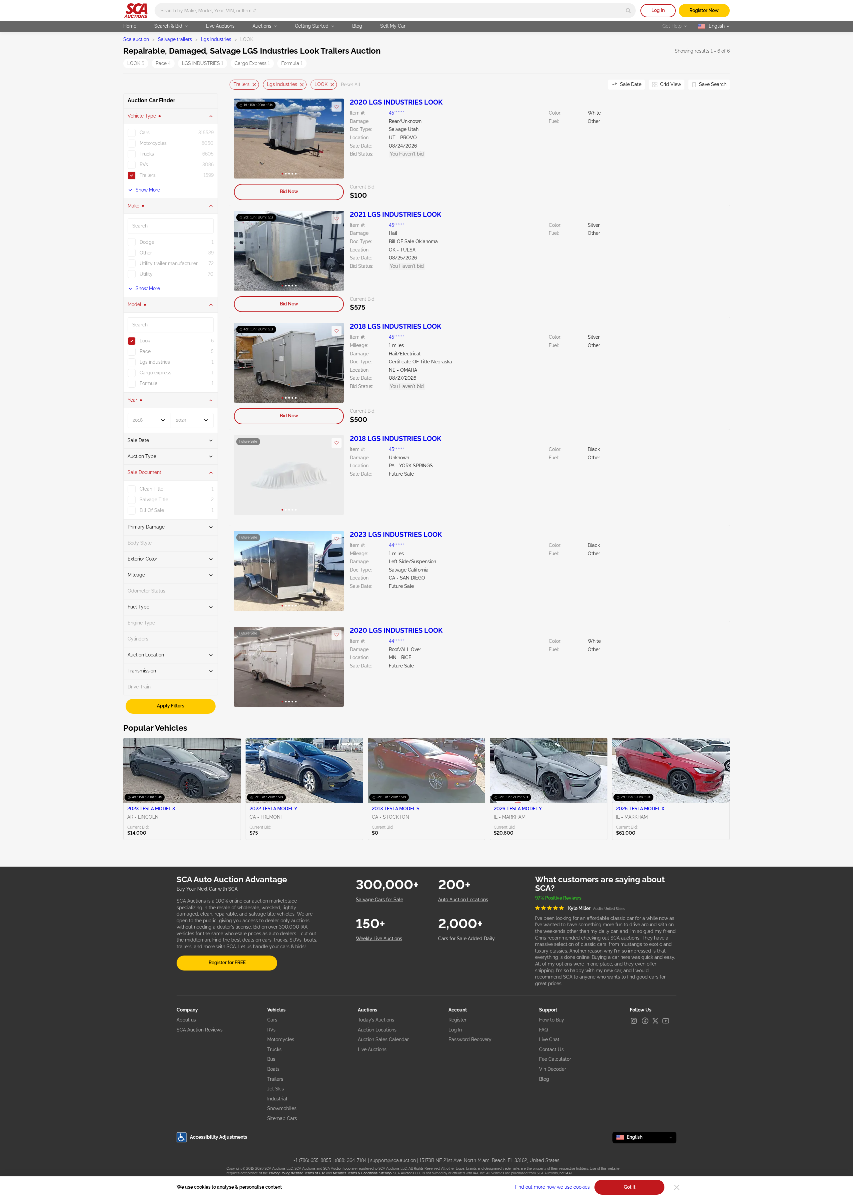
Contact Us (551, 1049)
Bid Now (289, 191)
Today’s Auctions (376, 1019)
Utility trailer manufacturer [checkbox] (169, 263)
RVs (271, 1029)
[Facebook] (645, 1021)
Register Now (704, 10)
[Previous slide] (235, 85)
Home (129, 26)
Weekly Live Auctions (379, 938)
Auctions (262, 26)
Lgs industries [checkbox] (155, 362)
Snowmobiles (282, 1108)
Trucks (274, 1049)
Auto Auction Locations (463, 899)
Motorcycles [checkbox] (153, 143)
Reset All (350, 84)
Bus (271, 1059)
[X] (655, 1020)
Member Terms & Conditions (355, 1173)
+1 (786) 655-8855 (312, 1160)
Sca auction (136, 39)
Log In (658, 10)
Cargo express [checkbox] (155, 372)
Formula (292, 63)
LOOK (135, 63)
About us (186, 1019)
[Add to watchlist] (337, 107)
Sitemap (385, 1173)
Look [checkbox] (145, 340)
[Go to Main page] (135, 10)
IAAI (568, 1173)
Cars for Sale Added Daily (466, 938)
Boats (273, 1069)
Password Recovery (469, 1039)
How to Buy (551, 1019)
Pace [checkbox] (145, 351)
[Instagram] (634, 1021)
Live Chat (549, 1039)
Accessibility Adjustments (218, 1137)
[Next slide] (595, 85)
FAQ (543, 1029)
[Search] (628, 10)
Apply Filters (170, 705)
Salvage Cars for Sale (379, 899)
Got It (629, 1187)
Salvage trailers (175, 39)
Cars (272, 1019)
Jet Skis (275, 1088)
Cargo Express (252, 63)
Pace (163, 63)
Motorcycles (280, 1039)
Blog (357, 26)
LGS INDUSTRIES (202, 63)
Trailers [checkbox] (148, 175)
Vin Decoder (552, 1069)
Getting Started (312, 26)
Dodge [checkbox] (147, 242)
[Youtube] (666, 1021)
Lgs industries (282, 84)
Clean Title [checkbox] (151, 489)
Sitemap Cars (282, 1118)
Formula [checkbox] (149, 383)
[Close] (677, 1187)
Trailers (242, 84)
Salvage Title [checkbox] (154, 499)
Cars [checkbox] (145, 132)
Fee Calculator (555, 1059)
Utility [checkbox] (146, 274)
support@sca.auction (393, 1160)
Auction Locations (377, 1029)
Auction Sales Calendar (383, 1039)
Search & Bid (168, 26)
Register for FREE (227, 962)
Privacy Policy (279, 1173)
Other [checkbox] (146, 252)
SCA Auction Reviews (200, 1029)
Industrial (277, 1098)
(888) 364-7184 (351, 1160)
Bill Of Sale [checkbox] (152, 510)
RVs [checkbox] (144, 164)
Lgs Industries (216, 39)
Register (457, 1019)
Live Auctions (220, 26)
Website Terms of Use (308, 1173)
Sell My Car (393, 26)
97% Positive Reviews (558, 898)
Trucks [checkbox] (147, 154)
